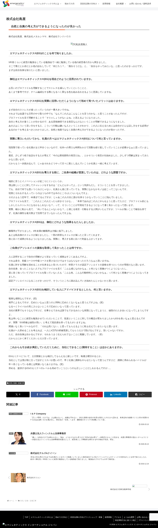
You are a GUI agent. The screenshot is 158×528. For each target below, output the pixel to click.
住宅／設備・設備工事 (16, 383)
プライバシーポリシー (147, 520)
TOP (26, 517)
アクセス (117, 517)
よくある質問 (129, 517)
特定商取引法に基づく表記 (125, 520)
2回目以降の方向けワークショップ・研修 (86, 517)
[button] (140, 394)
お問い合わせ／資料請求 (146, 517)
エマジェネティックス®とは (42, 517)
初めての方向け (61, 517)
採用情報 (108, 517)
